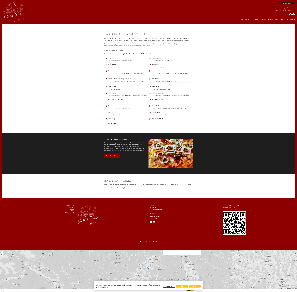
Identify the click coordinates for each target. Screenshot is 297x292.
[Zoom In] (2, 252)
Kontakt (292, 20)
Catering (263, 20)
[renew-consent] (1, 290)
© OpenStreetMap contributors (290, 288)
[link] (255, 20)
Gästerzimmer (71, 214)
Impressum (143, 241)
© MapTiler (281, 288)
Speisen (256, 20)
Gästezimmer (284, 20)
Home (241, 20)
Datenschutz (149, 241)
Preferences (169, 286)
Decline (181, 286)
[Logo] (38, 12)
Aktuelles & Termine (273, 20)
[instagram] (293, 14)
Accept (194, 286)
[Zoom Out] (2, 254)
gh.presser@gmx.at (290, 9)
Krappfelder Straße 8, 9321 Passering (286, 11)
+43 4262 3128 (291, 7)
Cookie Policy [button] (138, 285)
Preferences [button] (105, 287)
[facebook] (290, 14)
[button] (288, 3)
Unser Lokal (248, 20)
